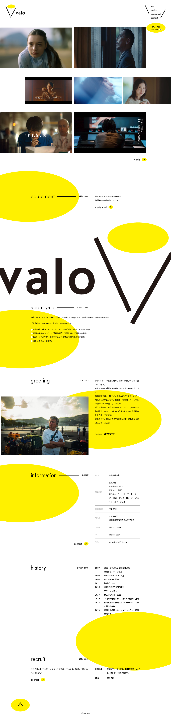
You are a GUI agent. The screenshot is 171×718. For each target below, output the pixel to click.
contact (154, 17)
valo (15, 11)
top (152, 6)
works (153, 10)
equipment (156, 14)
